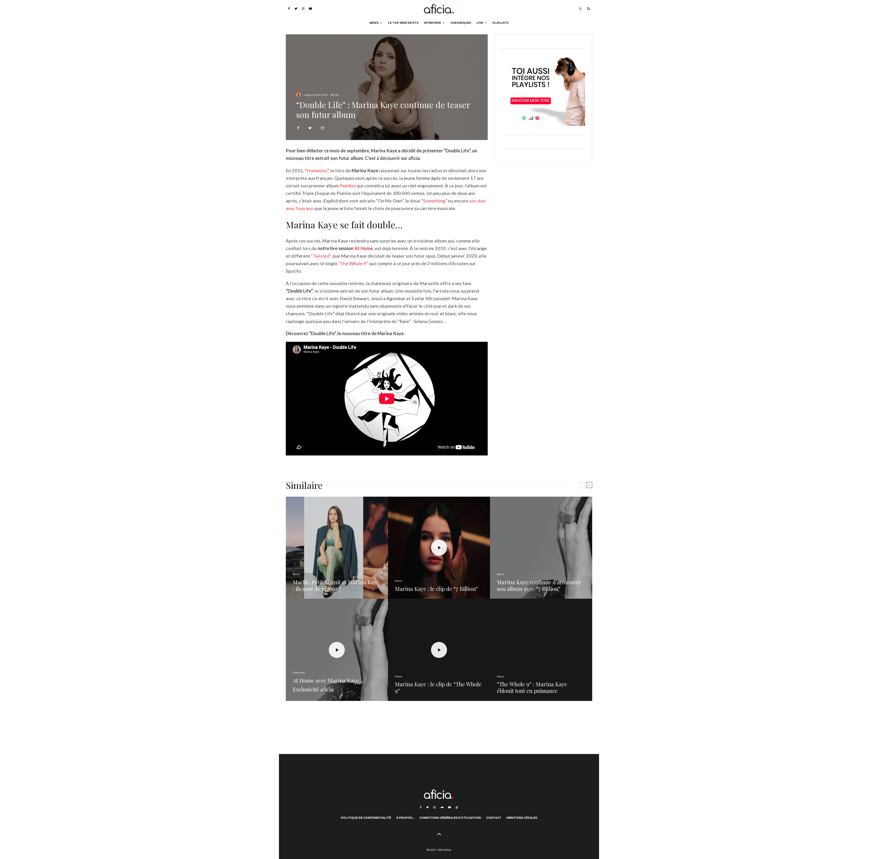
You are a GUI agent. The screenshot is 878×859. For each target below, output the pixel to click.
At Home (363, 248)
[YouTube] (310, 8)
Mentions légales (521, 817)
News (374, 22)
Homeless (317, 170)
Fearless (348, 185)
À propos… (405, 817)
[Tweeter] (310, 128)
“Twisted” (321, 256)
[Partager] (298, 128)
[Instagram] (303, 8)
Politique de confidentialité (366, 817)
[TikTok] (456, 807)
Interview (432, 22)
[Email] (322, 128)
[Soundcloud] (442, 807)
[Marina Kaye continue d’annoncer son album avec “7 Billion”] (541, 548)
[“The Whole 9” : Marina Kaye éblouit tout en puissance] (541, 650)
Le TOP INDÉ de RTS (403, 22)
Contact (493, 817)
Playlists (501, 22)
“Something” (434, 200)
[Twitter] (296, 8)
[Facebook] (289, 8)
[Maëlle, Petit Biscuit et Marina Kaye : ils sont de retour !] (337, 548)
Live (479, 22)
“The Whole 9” (353, 263)
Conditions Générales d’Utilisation (450, 817)
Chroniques (460, 22)
